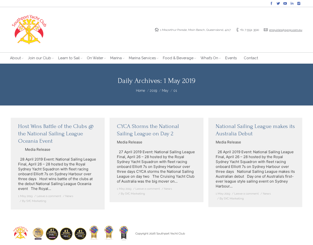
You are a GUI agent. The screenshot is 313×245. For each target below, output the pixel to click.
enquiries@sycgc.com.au (285, 30)
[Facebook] (271, 3)
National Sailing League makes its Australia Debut (255, 130)
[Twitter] (278, 3)
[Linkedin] (292, 3)
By (34, 201)
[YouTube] (285, 3)
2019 (153, 91)
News (69, 196)
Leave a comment (49, 196)
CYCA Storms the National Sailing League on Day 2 (148, 130)
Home (140, 91)
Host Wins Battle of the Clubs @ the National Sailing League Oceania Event (56, 133)
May (165, 91)
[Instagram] (299, 3)
